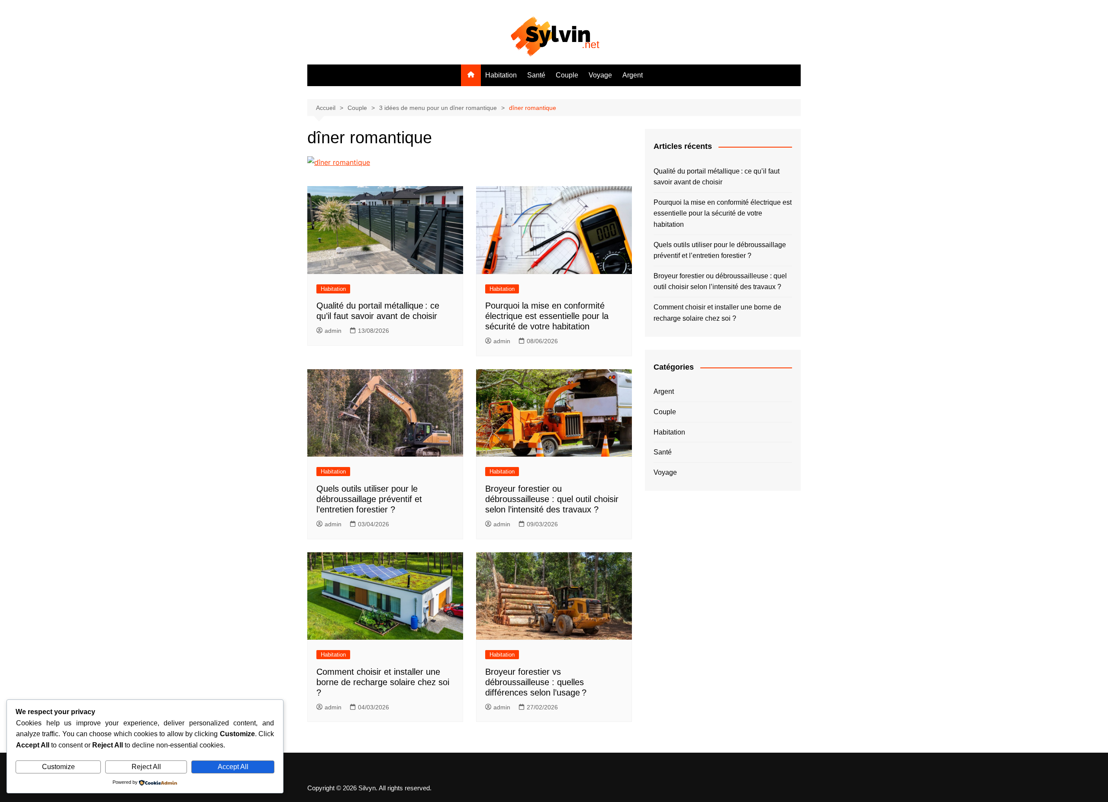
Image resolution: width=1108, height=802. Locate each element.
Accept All (233, 766)
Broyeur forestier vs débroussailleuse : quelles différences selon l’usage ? (535, 682)
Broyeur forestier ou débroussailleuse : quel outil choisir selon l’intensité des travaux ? (551, 499)
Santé (536, 75)
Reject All (146, 766)
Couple (567, 75)
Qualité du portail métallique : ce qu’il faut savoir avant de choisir (716, 176)
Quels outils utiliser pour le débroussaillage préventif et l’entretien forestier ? (369, 499)
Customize (58, 766)
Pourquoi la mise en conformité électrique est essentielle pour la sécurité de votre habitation (547, 316)
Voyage (600, 75)
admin (333, 330)
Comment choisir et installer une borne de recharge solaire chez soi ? (382, 682)
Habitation (501, 75)
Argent (632, 75)
